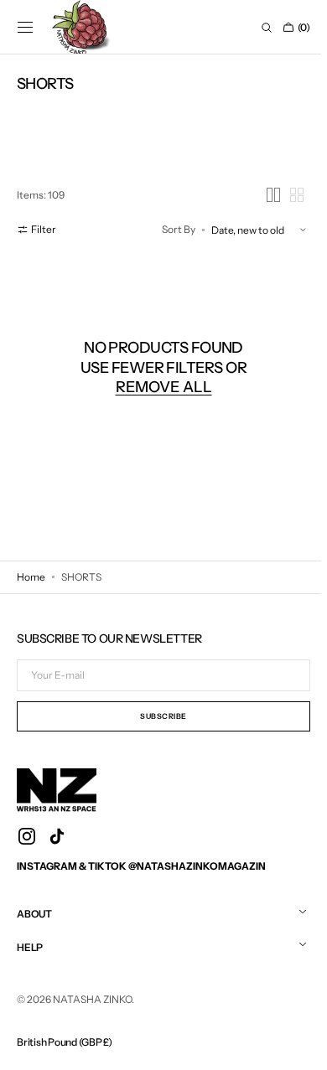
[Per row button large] (267, 194)
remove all (160, 387)
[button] (25, 27)
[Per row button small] (291, 194)
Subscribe (161, 716)
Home (31, 577)
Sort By (172, 229)
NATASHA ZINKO (92, 999)
